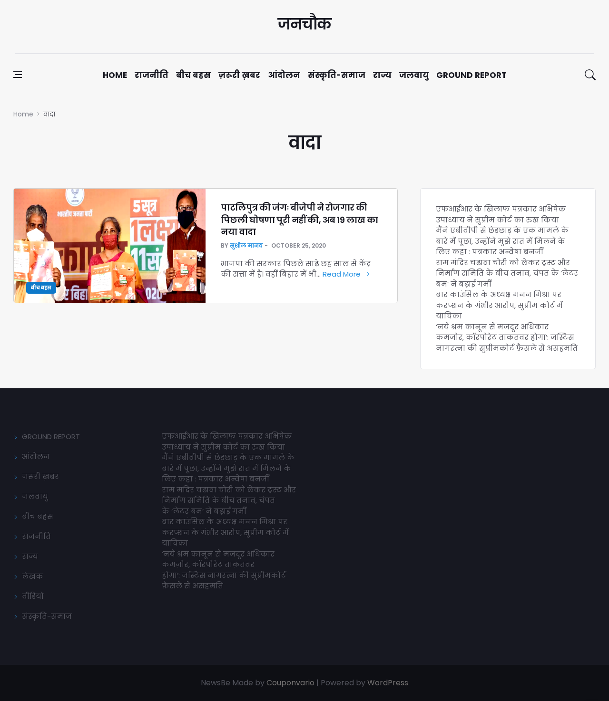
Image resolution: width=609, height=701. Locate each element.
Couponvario (290, 682)
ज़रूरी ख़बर (239, 75)
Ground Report (471, 75)
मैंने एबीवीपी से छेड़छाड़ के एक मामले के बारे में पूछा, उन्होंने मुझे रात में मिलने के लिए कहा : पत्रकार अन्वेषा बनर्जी (502, 241)
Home (115, 75)
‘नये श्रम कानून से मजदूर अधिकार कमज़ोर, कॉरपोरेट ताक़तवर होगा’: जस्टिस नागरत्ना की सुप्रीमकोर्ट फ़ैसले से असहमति (507, 337)
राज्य (382, 75)
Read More (343, 274)
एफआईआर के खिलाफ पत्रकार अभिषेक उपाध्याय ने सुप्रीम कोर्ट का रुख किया (501, 214)
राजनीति (151, 75)
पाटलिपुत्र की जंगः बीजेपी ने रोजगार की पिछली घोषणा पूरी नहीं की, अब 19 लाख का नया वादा (299, 219)
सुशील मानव (246, 245)
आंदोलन (284, 75)
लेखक (32, 576)
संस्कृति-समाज (336, 75)
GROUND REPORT (51, 437)
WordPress (387, 682)
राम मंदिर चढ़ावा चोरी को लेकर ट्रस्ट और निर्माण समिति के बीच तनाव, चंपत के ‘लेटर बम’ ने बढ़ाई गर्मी (507, 273)
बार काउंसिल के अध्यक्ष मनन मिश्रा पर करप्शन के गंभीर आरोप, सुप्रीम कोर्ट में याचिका (499, 305)
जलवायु (414, 75)
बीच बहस (193, 75)
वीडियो (33, 596)
